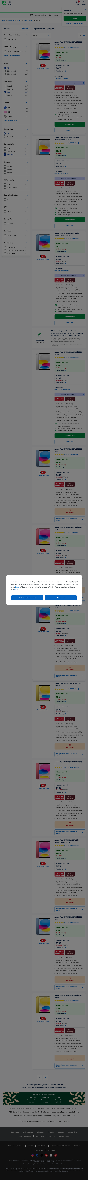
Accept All (60, 598)
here (17, 587)
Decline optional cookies (27, 598)
